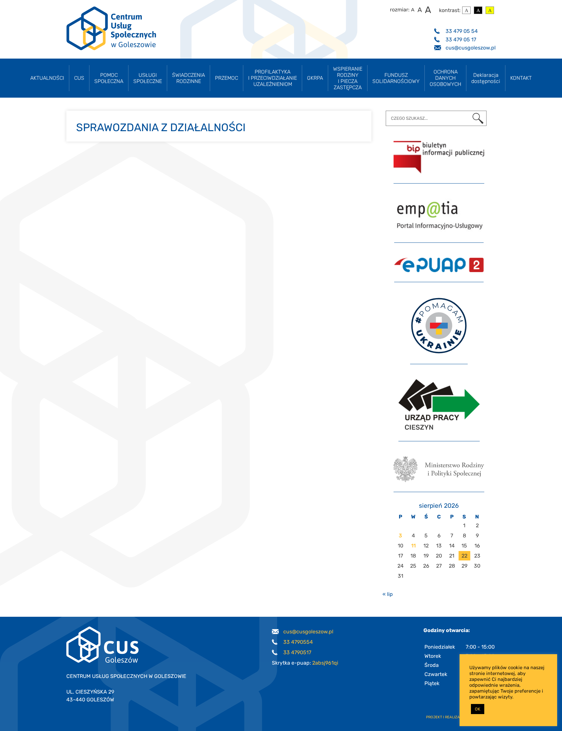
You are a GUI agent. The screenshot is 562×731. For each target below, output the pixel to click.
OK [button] (477, 709)
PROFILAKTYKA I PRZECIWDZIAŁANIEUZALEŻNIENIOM (272, 78)
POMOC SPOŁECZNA (108, 78)
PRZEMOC (226, 78)
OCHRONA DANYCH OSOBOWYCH (445, 78)
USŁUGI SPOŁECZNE (147, 78)
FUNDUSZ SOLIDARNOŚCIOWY (396, 78)
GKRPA (315, 78)
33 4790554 (298, 642)
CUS (79, 78)
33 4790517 (297, 652)
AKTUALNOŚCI (47, 78)
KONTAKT (521, 78)
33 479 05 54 (462, 31)
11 (413, 546)
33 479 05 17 (461, 39)
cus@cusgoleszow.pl (471, 48)
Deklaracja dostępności (485, 78)
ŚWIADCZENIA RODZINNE (188, 78)
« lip (387, 594)
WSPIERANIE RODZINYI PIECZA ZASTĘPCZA (347, 78)
